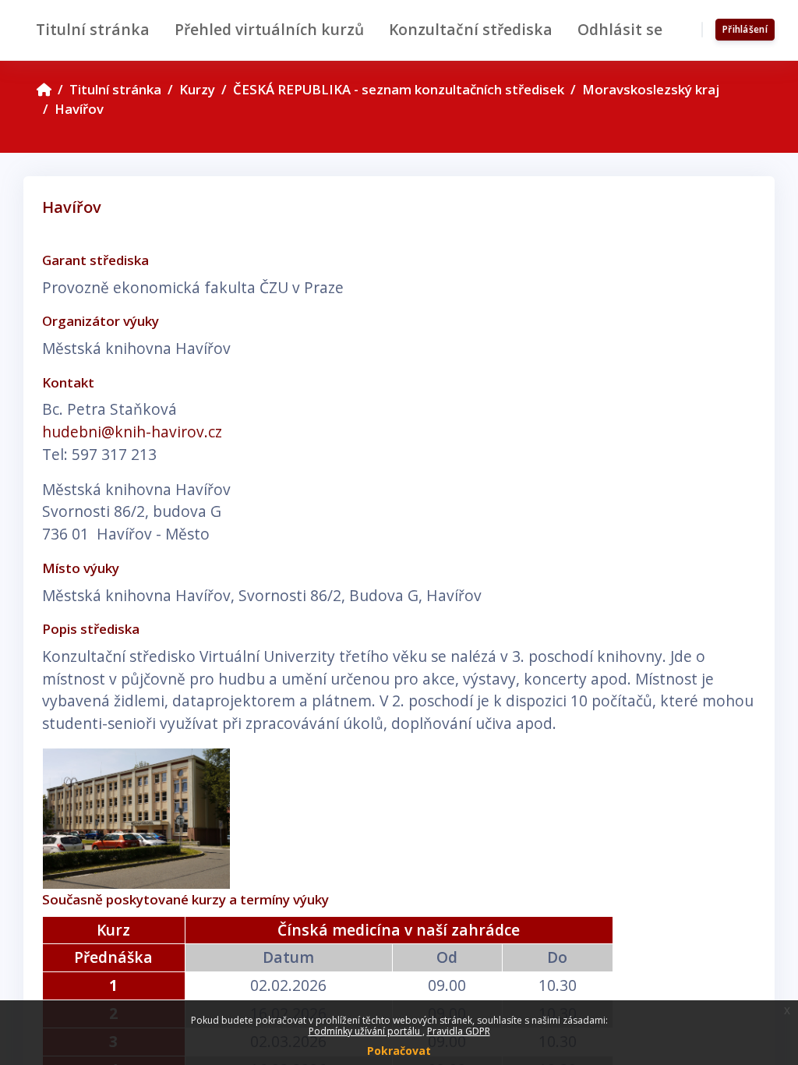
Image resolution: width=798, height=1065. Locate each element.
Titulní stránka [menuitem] (93, 29)
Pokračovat (399, 1050)
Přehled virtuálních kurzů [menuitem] (269, 29)
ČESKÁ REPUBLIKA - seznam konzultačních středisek (398, 89)
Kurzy (197, 89)
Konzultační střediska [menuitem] (471, 29)
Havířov (79, 109)
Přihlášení (745, 29)
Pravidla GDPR (458, 1031)
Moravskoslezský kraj (650, 89)
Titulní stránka (115, 89)
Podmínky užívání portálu (365, 1031)
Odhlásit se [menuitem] (619, 29)
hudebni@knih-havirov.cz (132, 431)
